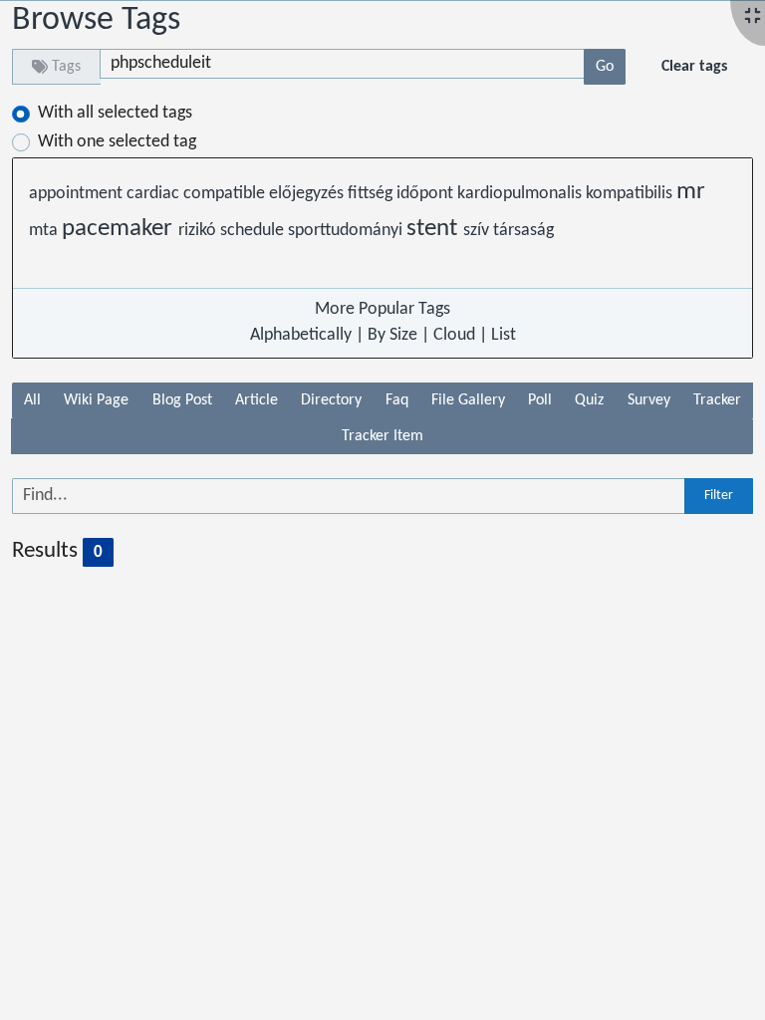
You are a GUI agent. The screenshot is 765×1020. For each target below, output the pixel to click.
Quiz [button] (589, 400)
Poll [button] (540, 400)
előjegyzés (308, 193)
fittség (372, 193)
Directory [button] (331, 400)
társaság (523, 230)
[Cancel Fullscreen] (752, 17)
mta (45, 230)
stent (434, 229)
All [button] (32, 400)
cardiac (155, 193)
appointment (78, 193)
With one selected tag (117, 141)
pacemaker (120, 229)
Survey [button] (649, 400)
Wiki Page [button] (96, 400)
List (503, 335)
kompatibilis (631, 193)
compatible (226, 193)
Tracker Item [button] (382, 436)
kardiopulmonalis (521, 193)
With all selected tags (115, 113)
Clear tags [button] (694, 67)
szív (478, 230)
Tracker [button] (717, 400)
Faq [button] (396, 400)
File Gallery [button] (468, 400)
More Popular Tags (382, 309)
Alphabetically (301, 335)
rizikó (199, 230)
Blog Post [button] (182, 400)
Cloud (454, 335)
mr (690, 192)
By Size (392, 335)
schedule (254, 230)
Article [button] (256, 400)
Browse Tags (96, 20)
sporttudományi (347, 230)
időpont (426, 193)
